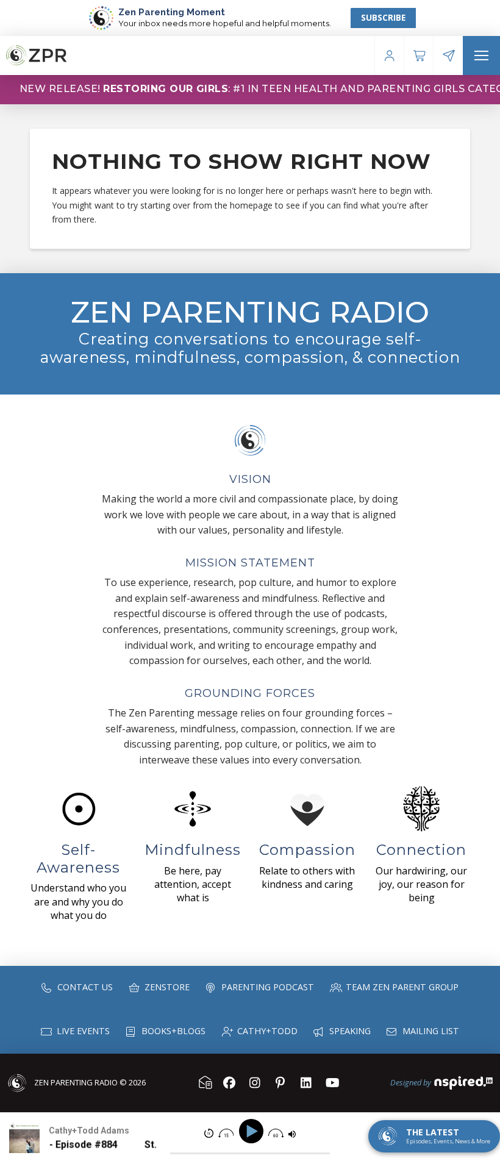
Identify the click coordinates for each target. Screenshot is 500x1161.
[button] (481, 55)
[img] (208, 1133)
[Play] (252, 1131)
